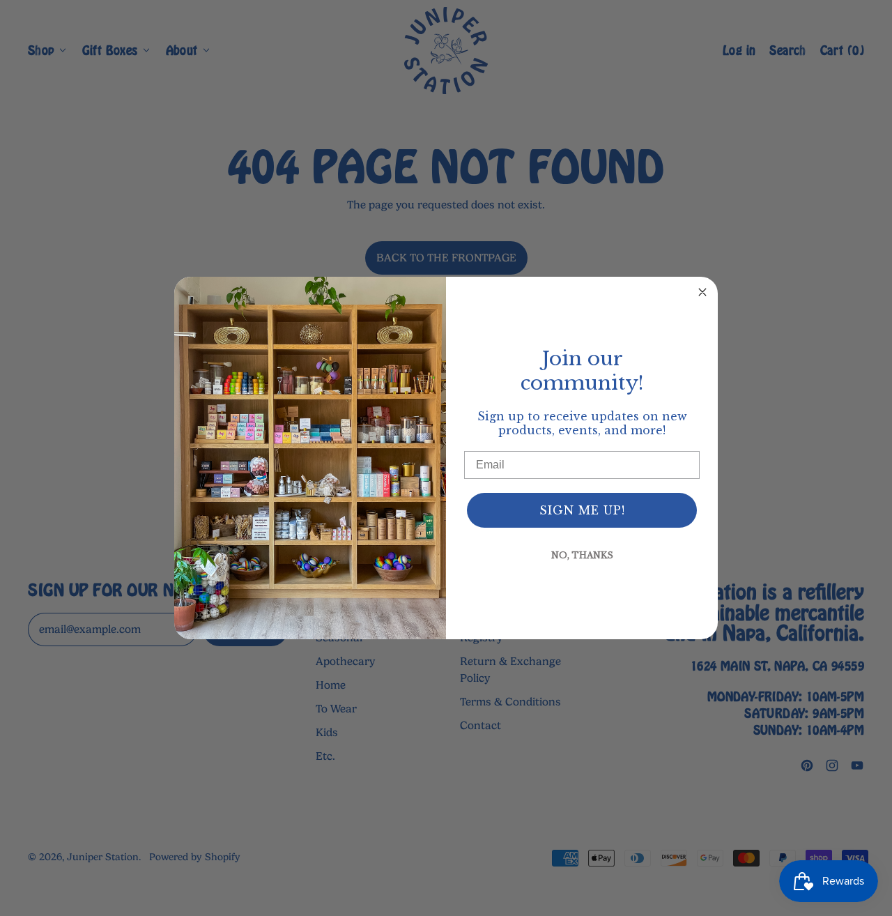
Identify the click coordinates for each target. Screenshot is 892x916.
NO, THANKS (582, 555)
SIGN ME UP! (582, 510)
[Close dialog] (702, 292)
